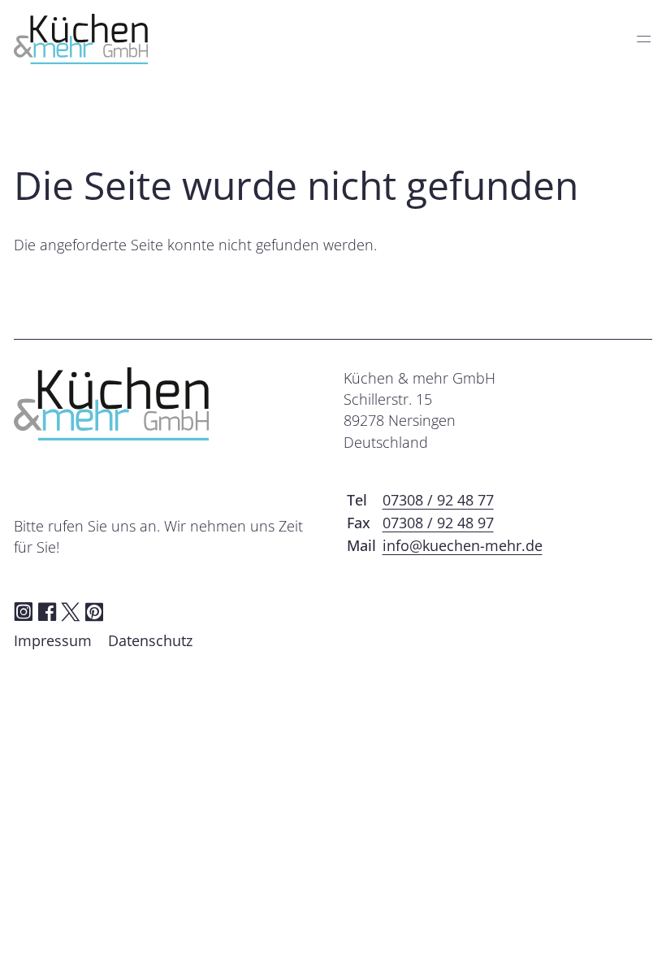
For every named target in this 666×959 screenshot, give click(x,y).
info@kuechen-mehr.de (463, 545)
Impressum (53, 640)
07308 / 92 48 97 (438, 522)
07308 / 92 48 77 (438, 500)
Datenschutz (150, 640)
